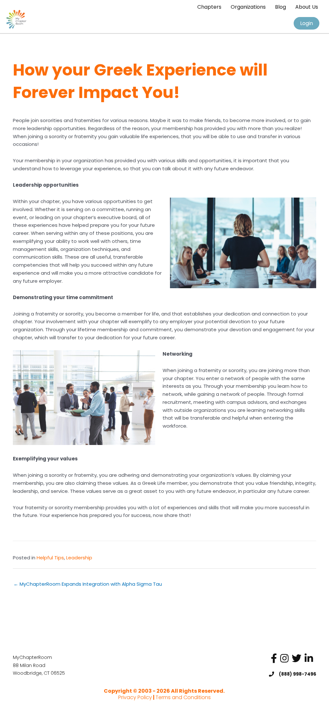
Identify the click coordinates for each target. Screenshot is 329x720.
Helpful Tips (50, 557)
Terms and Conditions (183, 697)
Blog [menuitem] (280, 7)
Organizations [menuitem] (248, 7)
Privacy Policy (135, 697)
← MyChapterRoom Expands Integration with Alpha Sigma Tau (87, 584)
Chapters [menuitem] (209, 7)
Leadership (79, 557)
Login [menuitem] (306, 23)
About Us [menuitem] (306, 7)
